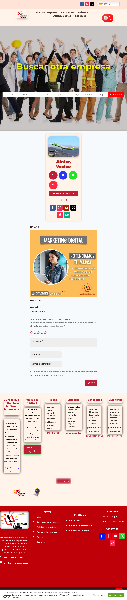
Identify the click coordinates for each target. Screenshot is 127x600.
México (49, 425)
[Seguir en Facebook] (82, 4)
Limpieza (92, 412)
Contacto (80, 16)
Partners (63, 481)
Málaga (70, 418)
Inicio (39, 12)
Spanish (106, 4)
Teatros (91, 418)
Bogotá (70, 424)
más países (53, 433)
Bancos (91, 421)
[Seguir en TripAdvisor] (67, 215)
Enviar (91, 382)
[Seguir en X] (92, 4)
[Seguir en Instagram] (87, 4)
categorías (97, 436)
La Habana (71, 426)
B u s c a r (116, 94)
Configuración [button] (99, 595)
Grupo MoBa (67, 12)
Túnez (49, 428)
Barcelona (71, 410)
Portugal (50, 416)
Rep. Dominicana (50, 422)
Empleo (51, 12)
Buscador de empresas (48, 522)
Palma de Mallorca (71, 415)
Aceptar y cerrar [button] (115, 595)
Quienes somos (61, 16)
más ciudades (73, 433)
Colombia (50, 413)
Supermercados (94, 427)
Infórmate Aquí (109, 517)
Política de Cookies (79, 530)
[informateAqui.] (63, 296)
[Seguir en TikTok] (60, 215)
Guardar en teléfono (63, 193)
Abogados (93, 431)
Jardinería (93, 415)
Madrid (70, 412)
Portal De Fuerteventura (113, 521)
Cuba (48, 410)
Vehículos (92, 409)
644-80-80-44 (13, 557)
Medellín (70, 421)
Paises (82, 12)
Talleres (92, 424)
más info (63, 200)
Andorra (50, 419)
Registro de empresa (47, 532)
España (49, 407)
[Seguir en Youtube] (66, 208)
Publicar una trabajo (46, 527)
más (88, 436)
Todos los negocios (32, 449)
